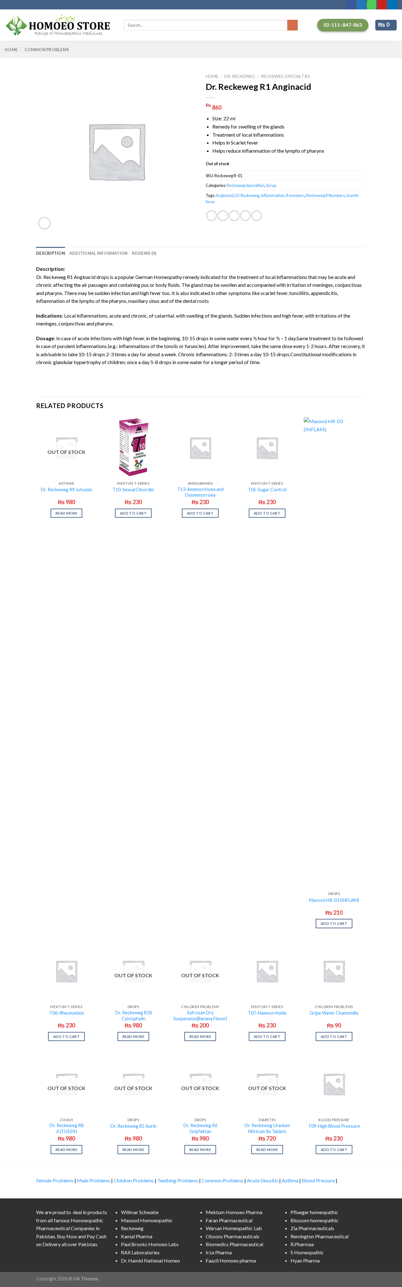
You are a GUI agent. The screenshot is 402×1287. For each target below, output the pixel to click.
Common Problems (46, 49)
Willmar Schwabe (140, 1212)
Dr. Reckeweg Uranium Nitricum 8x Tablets (267, 1128)
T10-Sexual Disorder (133, 489)
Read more (66, 513)
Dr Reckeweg (247, 195)
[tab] (50, 253)
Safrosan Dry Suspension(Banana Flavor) (200, 1015)
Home (11, 49)
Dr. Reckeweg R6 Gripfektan (200, 1128)
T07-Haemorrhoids (267, 1013)
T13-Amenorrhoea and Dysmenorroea (200, 492)
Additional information (98, 253)
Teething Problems (177, 1180)
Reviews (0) (144, 253)
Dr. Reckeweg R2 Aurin (133, 1126)
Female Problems (54, 1180)
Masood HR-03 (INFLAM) (334, 900)
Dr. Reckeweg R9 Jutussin (66, 489)
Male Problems (93, 1180)
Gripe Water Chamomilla (334, 1013)
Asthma (290, 1180)
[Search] (292, 25)
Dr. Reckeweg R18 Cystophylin (133, 1015)
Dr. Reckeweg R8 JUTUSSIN (67, 1128)
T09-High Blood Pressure (334, 1126)
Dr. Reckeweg (239, 76)
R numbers (295, 195)
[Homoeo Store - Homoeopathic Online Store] (60, 25)
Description (50, 253)
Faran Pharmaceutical (229, 1220)
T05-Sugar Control (267, 489)
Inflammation (272, 195)
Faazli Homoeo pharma (231, 1260)
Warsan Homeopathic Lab (234, 1228)
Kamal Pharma (136, 1236)
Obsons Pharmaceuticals (232, 1236)
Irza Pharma (219, 1252)
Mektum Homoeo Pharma (234, 1212)
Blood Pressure (318, 1180)
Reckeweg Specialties (285, 76)
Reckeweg (132, 1228)
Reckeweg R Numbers (325, 195)
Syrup (271, 185)
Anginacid (225, 195)
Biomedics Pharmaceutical (234, 1244)
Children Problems (134, 1180)
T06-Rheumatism (66, 1013)
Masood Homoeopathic (147, 1220)
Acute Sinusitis (262, 1180)
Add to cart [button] (133, 513)
